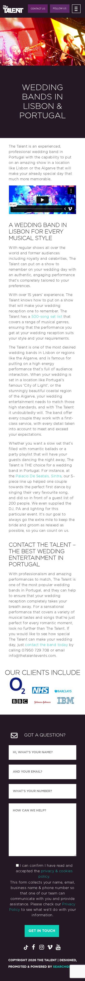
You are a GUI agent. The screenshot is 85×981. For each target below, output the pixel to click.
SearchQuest (65, 966)
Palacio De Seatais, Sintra (38, 476)
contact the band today (46, 645)
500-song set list (46, 316)
